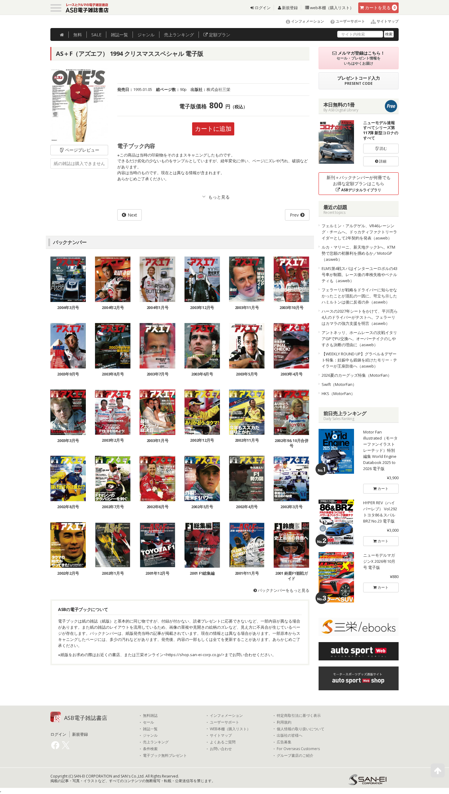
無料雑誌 (150, 715)
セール (148, 722)
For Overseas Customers (298, 748)
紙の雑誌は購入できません (79, 163)
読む (383, 148)
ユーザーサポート (350, 21)
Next (132, 215)
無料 (77, 35)
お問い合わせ (221, 748)
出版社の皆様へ (289, 735)
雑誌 (119, 35)
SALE (96, 35)
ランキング (179, 35)
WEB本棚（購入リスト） (230, 729)
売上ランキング (156, 742)
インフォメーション (307, 21)
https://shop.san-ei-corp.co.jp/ (194, 654)
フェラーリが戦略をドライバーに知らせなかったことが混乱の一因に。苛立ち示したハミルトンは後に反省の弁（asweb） (359, 296)
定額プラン (219, 35)
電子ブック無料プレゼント (165, 755)
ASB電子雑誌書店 (85, 717)
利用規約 (284, 722)
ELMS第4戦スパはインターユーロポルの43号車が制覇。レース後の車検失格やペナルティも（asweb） (359, 274)
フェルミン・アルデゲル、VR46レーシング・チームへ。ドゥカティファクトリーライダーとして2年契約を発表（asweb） (359, 232)
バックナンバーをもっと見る (283, 590)
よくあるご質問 (222, 742)
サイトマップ (387, 21)
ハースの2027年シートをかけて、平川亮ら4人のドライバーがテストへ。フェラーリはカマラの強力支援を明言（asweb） (360, 317)
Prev (294, 215)
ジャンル (146, 35)
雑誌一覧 (150, 729)
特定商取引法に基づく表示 (299, 715)
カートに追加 (213, 128)
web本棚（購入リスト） (331, 7)
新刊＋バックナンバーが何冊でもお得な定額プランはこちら (359, 183)
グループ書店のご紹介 (295, 755)
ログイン (262, 7)
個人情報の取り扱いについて (300, 729)
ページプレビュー (82, 150)
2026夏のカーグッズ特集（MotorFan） (357, 375)
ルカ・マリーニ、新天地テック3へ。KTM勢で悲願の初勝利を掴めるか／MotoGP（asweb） (358, 253)
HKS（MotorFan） (338, 393)
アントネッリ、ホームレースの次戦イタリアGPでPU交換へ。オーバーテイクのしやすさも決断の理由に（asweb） (359, 338)
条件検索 (150, 748)
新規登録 (289, 7)
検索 (388, 34)
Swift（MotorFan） (339, 384)
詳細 (382, 161)
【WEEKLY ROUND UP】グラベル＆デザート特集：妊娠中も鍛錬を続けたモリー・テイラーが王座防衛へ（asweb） (359, 360)
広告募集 (284, 742)
